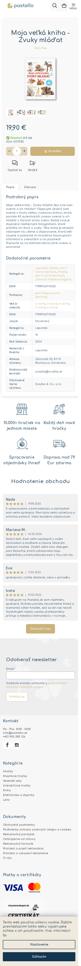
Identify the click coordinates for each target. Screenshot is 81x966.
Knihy (7, 790)
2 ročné (40, 303)
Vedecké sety (12, 780)
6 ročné (52, 307)
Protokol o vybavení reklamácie (25, 853)
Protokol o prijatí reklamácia (23, 848)
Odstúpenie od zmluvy (19, 839)
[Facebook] (7, 745)
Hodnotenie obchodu (40, 481)
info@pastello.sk (15, 733)
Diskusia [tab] (30, 187)
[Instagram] (16, 745)
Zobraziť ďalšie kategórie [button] (53, 279)
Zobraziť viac (40, 628)
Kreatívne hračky (15, 776)
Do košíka (54, 151)
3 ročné (52, 303)
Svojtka (40, 48)
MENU (73, 8)
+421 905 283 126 (14, 736)
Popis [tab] (10, 187)
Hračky (8, 771)
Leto (6, 799)
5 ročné (40, 307)
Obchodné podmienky (19, 824)
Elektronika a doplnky (18, 795)
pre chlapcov (44, 293)
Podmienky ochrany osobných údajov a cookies (37, 829)
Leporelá (41, 268)
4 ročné (64, 303)
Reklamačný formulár (18, 843)
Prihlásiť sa (16, 696)
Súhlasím (39, 956)
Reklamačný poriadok (19, 834)
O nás (7, 858)
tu (4, 935)
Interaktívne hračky (17, 785)
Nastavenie (39, 944)
